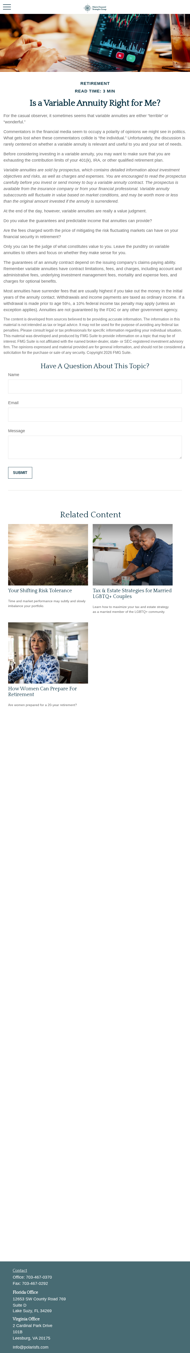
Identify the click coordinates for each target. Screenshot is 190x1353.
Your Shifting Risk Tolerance (40, 591)
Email (13, 402)
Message (16, 431)
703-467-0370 (39, 1277)
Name (13, 374)
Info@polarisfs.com (30, 1347)
